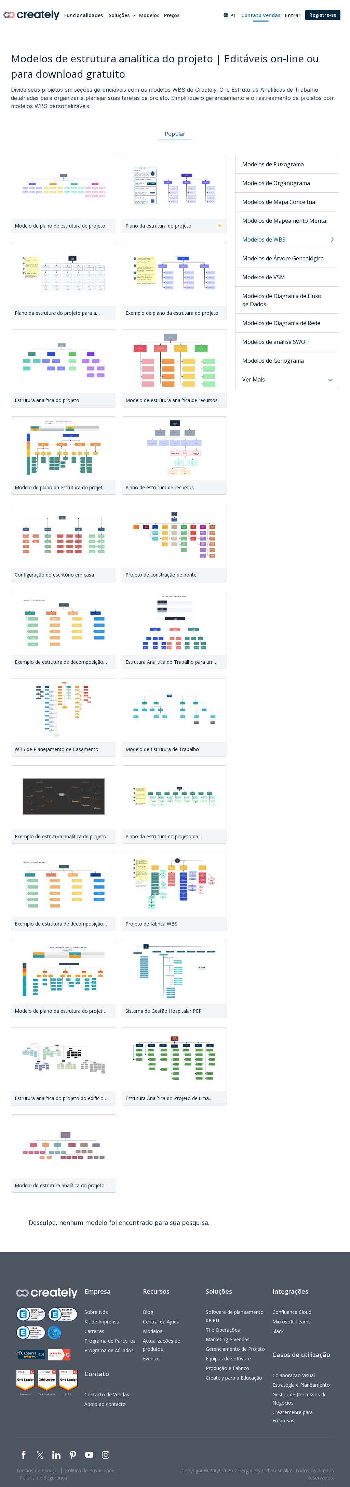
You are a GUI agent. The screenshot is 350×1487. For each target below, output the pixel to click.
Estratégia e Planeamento (301, 1385)
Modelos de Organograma (276, 183)
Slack (278, 1331)
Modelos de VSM (263, 277)
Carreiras (94, 1331)
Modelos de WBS (263, 239)
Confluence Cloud (291, 1312)
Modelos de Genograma (273, 360)
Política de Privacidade (90, 1470)
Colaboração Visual (293, 1375)
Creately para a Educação (234, 1377)
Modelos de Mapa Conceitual (279, 202)
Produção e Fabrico (227, 1368)
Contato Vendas (260, 15)
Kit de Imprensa (101, 1321)
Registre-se (322, 15)
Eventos (152, 1358)
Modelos (149, 15)
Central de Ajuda (161, 1321)
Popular (175, 134)
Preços (171, 15)
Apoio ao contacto (105, 1404)
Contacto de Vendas (106, 1394)
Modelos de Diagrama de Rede (281, 323)
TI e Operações (223, 1330)
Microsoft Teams (291, 1321)
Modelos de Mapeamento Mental (284, 220)
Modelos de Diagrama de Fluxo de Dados (281, 300)
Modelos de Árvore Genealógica (283, 258)
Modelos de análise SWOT (275, 342)
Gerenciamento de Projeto (235, 1349)
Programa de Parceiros (110, 1340)
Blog (148, 1312)
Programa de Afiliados (109, 1350)
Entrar (292, 15)
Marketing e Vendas (228, 1339)
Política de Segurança (43, 1477)
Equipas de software (228, 1358)
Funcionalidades (83, 15)
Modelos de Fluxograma (273, 164)
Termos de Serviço (37, 1470)
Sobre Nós (96, 1312)
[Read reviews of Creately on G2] (59, 1354)
